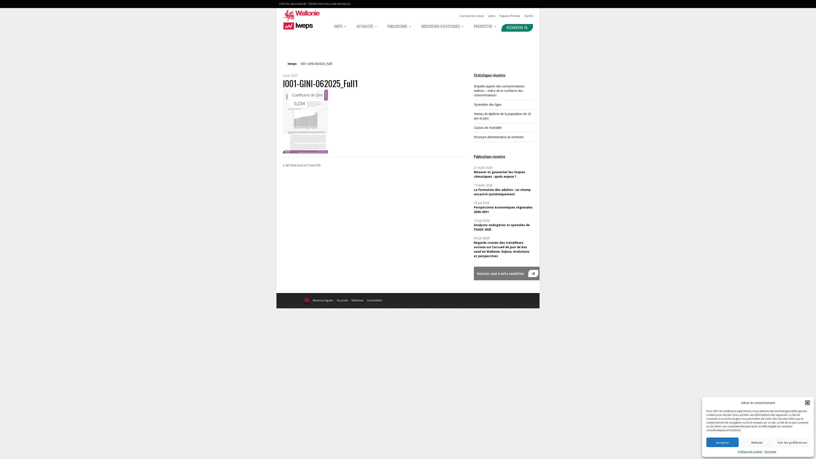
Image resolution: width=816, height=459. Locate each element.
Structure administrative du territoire (499, 137)
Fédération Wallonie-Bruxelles (329, 4)
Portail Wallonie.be (292, 4)
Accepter (722, 442)
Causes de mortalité (488, 128)
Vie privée (770, 451)
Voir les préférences (792, 442)
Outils (528, 16)
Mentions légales (323, 300)
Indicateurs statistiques (441, 26)
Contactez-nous (472, 16)
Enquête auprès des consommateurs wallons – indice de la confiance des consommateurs (499, 90)
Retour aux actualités (303, 165)
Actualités (365, 26)
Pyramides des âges (488, 104)
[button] (807, 403)
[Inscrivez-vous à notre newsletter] (533, 273)
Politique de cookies (750, 451)
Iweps (338, 26)
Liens (491, 16)
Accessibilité (374, 300)
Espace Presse (510, 16)
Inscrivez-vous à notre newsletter (500, 273)
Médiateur (357, 300)
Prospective (483, 26)
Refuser (757, 442)
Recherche (515, 27)
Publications (397, 26)
